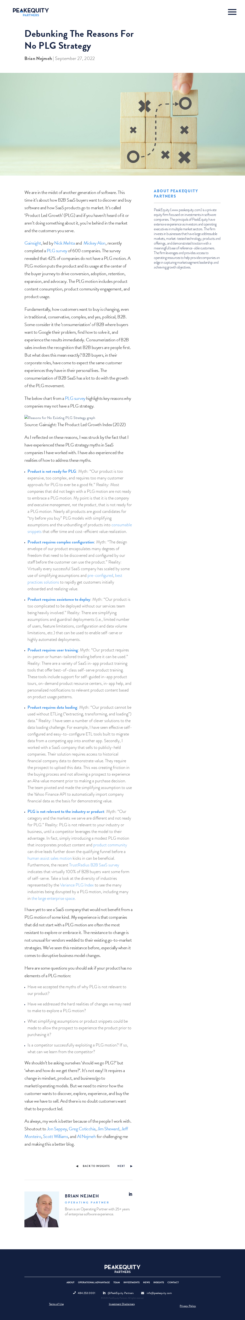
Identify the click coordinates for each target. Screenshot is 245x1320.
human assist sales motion (50, 858)
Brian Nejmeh (38, 58)
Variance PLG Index (77, 885)
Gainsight (32, 243)
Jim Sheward (108, 1128)
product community (110, 845)
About (70, 1282)
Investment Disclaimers (122, 1304)
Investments (131, 1282)
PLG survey (57, 250)
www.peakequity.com (186, 210)
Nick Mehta (64, 243)
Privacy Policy (188, 1306)
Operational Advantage (94, 1282)
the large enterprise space (53, 898)
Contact (173, 1282)
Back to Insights (96, 1166)
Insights (158, 1282)
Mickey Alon (95, 243)
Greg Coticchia (82, 1128)
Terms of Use (56, 1304)
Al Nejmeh (86, 1136)
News (146, 1282)
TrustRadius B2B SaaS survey (94, 865)
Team (116, 1282)
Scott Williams (55, 1136)
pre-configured (100, 575)
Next (121, 1166)
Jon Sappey (57, 1128)
